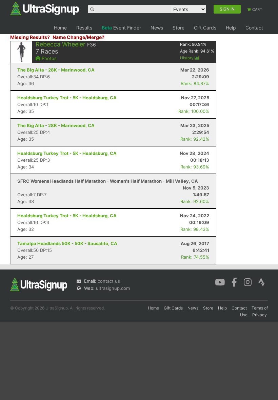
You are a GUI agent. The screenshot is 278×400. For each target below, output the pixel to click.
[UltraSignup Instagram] (247, 281)
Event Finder (121, 28)
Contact (254, 28)
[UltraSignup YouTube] (219, 281)
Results (84, 28)
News (157, 28)
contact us (109, 281)
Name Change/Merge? (78, 37)
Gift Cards (205, 28)
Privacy (259, 314)
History (187, 57)
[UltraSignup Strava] (262, 281)
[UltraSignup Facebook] (234, 281)
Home (60, 28)
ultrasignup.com (113, 288)
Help (231, 28)
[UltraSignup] (44, 8)
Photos (48, 58)
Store (178, 28)
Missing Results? (30, 37)
